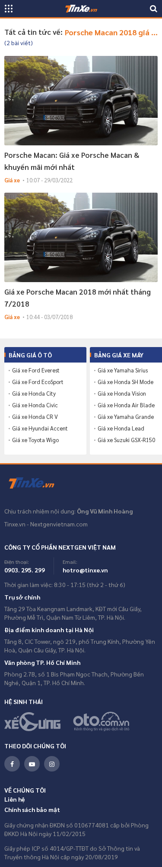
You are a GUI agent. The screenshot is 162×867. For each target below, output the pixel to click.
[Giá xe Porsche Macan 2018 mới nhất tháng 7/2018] (81, 237)
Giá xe (12, 180)
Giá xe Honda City (34, 393)
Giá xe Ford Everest (36, 370)
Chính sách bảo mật (32, 809)
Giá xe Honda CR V (35, 416)
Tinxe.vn (36, 483)
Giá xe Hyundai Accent (40, 428)
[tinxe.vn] (81, 8)
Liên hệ (14, 799)
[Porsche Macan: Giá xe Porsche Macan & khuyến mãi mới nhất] (81, 100)
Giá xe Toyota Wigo (35, 440)
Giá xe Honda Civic (35, 405)
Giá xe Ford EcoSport (38, 381)
